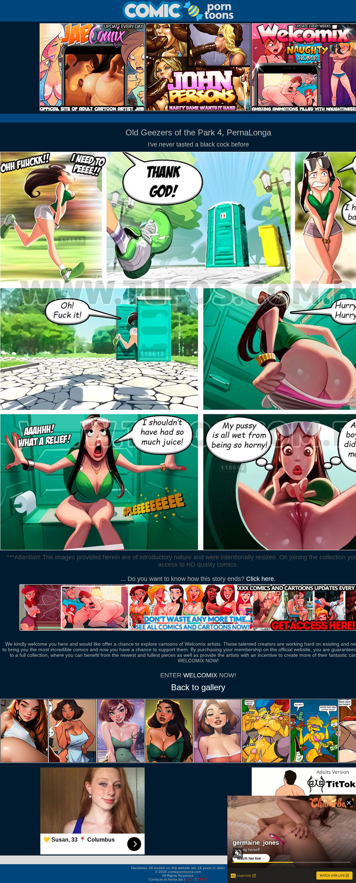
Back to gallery (198, 687)
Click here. (261, 578)
